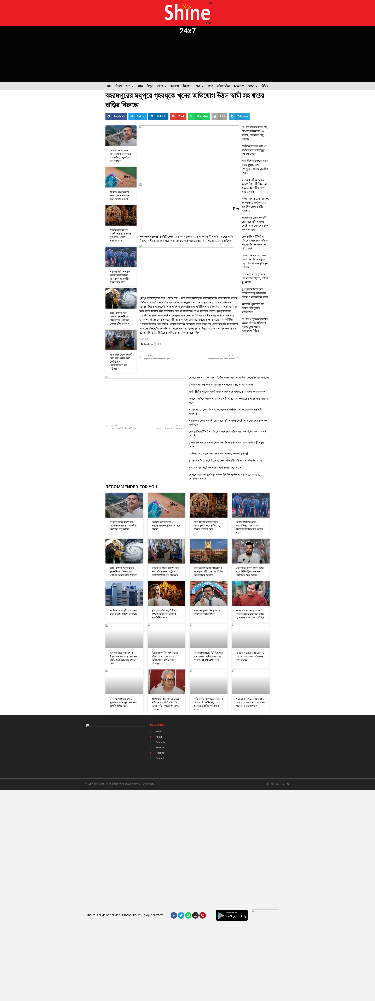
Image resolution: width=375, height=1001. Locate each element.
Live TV (239, 86)
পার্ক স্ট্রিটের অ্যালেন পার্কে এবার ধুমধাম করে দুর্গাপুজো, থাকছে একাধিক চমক (120, 235)
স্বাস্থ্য (210, 86)
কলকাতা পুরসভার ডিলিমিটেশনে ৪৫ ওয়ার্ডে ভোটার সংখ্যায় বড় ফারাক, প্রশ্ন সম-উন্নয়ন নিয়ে (208, 656)
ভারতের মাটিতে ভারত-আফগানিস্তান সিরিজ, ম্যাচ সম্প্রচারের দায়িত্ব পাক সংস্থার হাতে (120, 277)
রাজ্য (140, 86)
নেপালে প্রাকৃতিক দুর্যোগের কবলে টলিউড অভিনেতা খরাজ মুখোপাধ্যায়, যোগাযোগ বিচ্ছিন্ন (255, 325)
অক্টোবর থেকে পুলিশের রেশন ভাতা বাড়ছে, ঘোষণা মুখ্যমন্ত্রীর (255, 278)
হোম (109, 86)
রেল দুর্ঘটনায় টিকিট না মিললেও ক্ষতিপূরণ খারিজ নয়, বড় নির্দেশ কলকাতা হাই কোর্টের (255, 242)
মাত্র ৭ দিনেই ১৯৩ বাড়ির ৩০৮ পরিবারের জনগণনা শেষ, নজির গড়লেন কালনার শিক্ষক (250, 702)
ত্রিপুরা (150, 86)
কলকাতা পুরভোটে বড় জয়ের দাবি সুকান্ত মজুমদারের (253, 308)
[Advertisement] (187, 58)
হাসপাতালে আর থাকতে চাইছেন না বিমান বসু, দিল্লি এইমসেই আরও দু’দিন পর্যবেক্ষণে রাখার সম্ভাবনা (166, 704)
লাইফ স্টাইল (223, 86)
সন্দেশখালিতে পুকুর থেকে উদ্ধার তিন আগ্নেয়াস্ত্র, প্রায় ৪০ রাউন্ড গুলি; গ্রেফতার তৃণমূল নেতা (123, 658)
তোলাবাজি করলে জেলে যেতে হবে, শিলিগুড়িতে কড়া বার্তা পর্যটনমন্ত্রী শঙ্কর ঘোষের (255, 261)
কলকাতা (174, 86)
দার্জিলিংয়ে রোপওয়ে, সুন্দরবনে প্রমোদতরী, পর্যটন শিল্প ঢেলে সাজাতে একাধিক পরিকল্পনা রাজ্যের (208, 704)
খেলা (198, 86)
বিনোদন (187, 86)
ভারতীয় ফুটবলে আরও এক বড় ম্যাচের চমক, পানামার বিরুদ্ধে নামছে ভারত (250, 656)
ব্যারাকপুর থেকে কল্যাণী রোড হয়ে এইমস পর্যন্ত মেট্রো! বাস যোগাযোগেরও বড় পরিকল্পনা (255, 224)
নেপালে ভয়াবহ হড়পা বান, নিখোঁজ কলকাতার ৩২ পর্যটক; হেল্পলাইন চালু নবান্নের (120, 156)
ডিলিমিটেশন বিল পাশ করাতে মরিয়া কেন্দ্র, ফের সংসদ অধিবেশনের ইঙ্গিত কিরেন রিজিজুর (165, 658)
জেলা (160, 86)
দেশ (128, 86)
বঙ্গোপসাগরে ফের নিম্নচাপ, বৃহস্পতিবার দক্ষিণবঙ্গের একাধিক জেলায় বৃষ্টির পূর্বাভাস (119, 318)
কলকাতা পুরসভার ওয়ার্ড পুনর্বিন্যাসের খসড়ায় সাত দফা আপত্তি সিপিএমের (123, 702)
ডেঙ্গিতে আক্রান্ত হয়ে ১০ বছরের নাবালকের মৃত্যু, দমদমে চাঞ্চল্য (119, 195)
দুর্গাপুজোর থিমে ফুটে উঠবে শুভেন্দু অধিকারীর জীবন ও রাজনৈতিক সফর (255, 293)
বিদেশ (118, 86)
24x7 (187, 30)
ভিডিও (264, 86)
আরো (251, 86)
